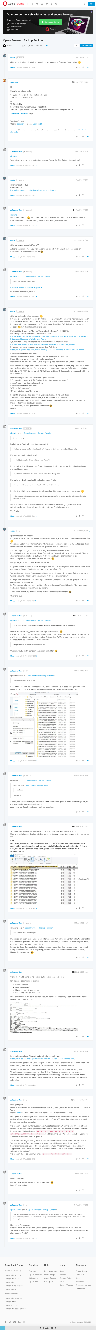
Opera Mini (11, 1302)
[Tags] (37, 4)
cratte (12, 57)
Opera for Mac (12, 1279)
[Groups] (46, 4)
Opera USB (11, 1289)
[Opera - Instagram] (24, 1322)
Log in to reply (87, 45)
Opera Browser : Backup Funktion (38, 276)
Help (46, 1265)
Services (33, 1265)
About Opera (81, 1271)
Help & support (50, 1271)
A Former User (16, 151)
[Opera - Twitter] (9, 1322)
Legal (63, 1265)
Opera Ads (33, 1282)
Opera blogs (49, 1275)
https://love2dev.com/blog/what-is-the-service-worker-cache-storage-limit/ (42, 344)
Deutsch (9, 46)
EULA (62, 1282)
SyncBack (14, 113)
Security (63, 1271)
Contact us (80, 1289)
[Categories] (28, 4)
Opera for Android (14, 1298)
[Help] (56, 4)
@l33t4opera (16, 1210)
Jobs (78, 1278)
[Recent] (32, 4)
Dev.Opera (48, 1282)
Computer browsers (13, 1271)
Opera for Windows (14, 1275)
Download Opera (52, 22)
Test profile (21, 124)
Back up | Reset (39, 124)
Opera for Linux (12, 1282)
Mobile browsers (11, 1294)
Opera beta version (14, 1286)
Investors (80, 1282)
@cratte (28, 151)
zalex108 (14, 82)
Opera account (35, 1275)
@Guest (21, 57)
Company (81, 1265)
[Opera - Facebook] (5, 1322)
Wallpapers (33, 1278)
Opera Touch (11, 1305)
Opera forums (50, 1278)
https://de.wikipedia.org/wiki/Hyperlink (26, 287)
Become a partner (83, 1285)
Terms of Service (66, 1285)
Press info (80, 1275)
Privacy (63, 1275)
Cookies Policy (66, 1278)
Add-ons (32, 1271)
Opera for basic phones (16, 1309)
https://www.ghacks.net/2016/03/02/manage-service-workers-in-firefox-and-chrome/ (47, 350)
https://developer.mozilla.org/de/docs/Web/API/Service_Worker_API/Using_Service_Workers (49, 336)
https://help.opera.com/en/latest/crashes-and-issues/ (33, 190)
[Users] (42, 4)
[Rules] (51, 4)
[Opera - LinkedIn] (19, 1322)
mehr (19, 1113)
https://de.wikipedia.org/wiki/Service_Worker (28, 339)
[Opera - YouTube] (14, 1322)
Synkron (24, 113)
